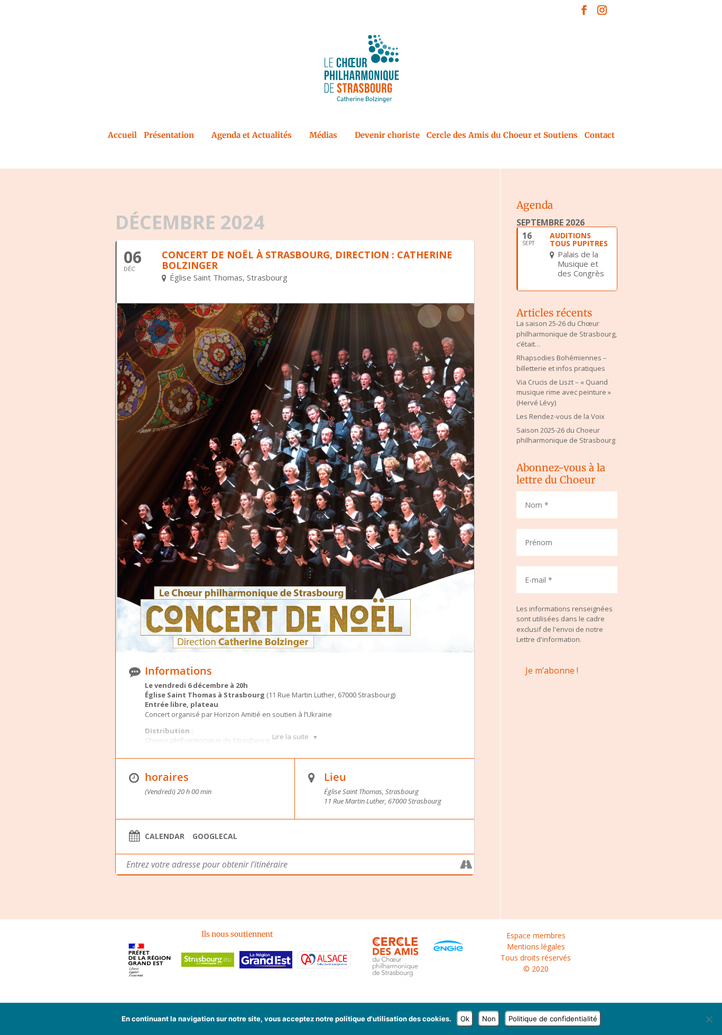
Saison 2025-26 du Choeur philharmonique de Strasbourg (565, 435)
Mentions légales (536, 946)
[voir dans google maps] (466, 864)
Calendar (164, 836)
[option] (149, 961)
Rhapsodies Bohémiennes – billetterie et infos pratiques (561, 363)
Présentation (169, 136)
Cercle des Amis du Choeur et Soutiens (502, 136)
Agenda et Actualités (251, 136)
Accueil (122, 136)
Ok (464, 1018)
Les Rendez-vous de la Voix (560, 416)
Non (489, 1018)
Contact (600, 136)
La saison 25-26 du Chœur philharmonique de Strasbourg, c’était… (566, 334)
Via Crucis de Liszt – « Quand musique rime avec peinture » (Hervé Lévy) (563, 392)
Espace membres (536, 935)
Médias (323, 136)
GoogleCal (214, 836)
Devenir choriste (387, 136)
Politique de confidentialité (552, 1018)
